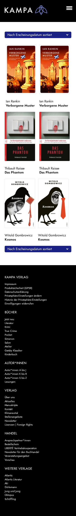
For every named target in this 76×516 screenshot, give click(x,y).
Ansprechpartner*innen (18, 440)
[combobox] (38, 35)
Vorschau (10, 460)
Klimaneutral (11, 413)
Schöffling (10, 499)
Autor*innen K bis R (16, 374)
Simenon (9, 339)
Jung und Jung (12, 491)
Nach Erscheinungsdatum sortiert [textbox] (29, 34)
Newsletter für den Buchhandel (22, 452)
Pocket (8, 335)
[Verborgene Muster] (22, 69)
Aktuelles (10, 401)
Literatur (9, 323)
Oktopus (9, 495)
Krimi (7, 327)
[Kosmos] (21, 203)
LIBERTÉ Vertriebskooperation (21, 448)
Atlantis (8, 475)
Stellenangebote (13, 417)
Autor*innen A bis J (15, 370)
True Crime (11, 331)
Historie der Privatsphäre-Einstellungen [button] (26, 300)
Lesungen (10, 382)
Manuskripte (11, 405)
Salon (8, 343)
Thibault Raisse (15, 168)
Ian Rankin (13, 101)
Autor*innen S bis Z (16, 378)
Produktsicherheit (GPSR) (18, 288)
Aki (6, 483)
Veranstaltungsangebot (17, 456)
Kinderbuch (11, 354)
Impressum (10, 284)
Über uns (10, 397)
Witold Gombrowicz (18, 235)
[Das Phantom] (21, 136)
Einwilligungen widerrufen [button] (19, 303)
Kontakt (9, 409)
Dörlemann (11, 487)
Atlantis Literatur (13, 479)
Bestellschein (12, 444)
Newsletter (10, 421)
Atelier (8, 346)
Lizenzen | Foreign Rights (19, 425)
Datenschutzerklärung (16, 292)
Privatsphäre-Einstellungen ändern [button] (23, 296)
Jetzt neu (9, 319)
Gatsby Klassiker (13, 350)
